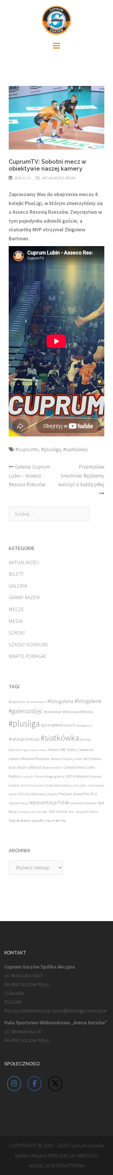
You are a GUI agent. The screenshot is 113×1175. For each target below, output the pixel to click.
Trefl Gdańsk (58, 811)
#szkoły (85, 739)
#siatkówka (75, 449)
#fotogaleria (60, 701)
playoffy (52, 794)
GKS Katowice (77, 776)
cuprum (27, 776)
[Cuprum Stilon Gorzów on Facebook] (35, 1083)
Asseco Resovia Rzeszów (29, 758)
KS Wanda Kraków (57, 785)
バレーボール (55, 820)
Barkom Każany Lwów (66, 759)
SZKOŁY (17, 632)
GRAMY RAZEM (24, 597)
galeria (59, 776)
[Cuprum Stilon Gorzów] (56, 19)
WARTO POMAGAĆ (28, 656)
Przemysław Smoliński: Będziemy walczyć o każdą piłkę (81, 475)
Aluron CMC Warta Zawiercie (70, 749)
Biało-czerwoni (52, 767)
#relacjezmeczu (24, 739)
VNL (71, 811)
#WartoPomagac (19, 750)
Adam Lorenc (38, 750)
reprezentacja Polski (49, 802)
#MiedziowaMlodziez (78, 711)
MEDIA (70, 178)
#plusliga (51, 449)
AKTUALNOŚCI (53, 178)
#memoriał (52, 711)
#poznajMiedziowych (58, 725)
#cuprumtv (27, 449)
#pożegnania (84, 725)
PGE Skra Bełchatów (32, 794)
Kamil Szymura (32, 785)
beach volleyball (29, 767)
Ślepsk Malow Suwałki (26, 820)
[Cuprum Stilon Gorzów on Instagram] (14, 1083)
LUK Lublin (79, 785)
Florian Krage (43, 776)
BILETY (16, 574)
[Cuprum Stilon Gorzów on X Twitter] (55, 1083)
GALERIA (18, 585)
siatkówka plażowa (83, 803)
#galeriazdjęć (26, 711)
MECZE (16, 609)
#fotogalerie (87, 701)
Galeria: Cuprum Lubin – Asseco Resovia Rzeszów (29, 475)
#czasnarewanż (36, 702)
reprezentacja (18, 803)
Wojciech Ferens (87, 811)
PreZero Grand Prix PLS (78, 793)
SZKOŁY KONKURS (28, 644)
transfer (41, 811)
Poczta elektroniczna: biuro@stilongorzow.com (55, 1010)
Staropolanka (26, 812)
